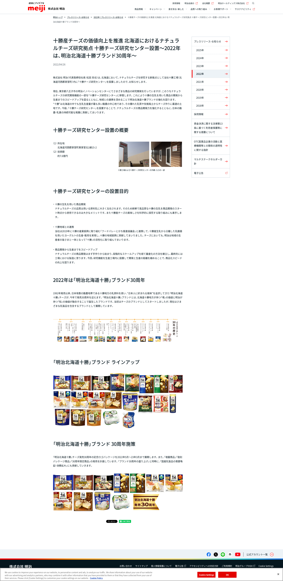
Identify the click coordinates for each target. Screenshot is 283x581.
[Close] (278, 574)
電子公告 (179, 565)
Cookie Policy (96, 578)
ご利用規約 (227, 565)
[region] (141, 574)
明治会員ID (189, 3)
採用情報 (176, 3)
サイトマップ (141, 565)
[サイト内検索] (253, 3)
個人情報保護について (161, 565)
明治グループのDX (243, 565)
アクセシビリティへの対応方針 (203, 565)
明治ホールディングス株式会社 (231, 3)
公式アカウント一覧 (257, 554)
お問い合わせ (126, 565)
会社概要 (206, 3)
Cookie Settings (266, 565)
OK (227, 574)
